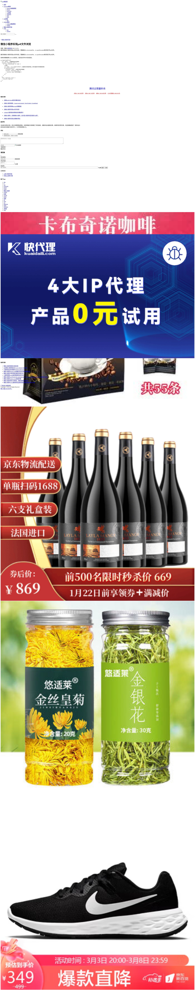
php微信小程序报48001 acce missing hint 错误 (15, 367)
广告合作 (3, 385)
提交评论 (3, 147)
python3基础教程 (11, 24)
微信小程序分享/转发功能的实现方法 (13, 373)
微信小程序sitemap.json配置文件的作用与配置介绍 (17, 371)
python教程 (6, 22)
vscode (5, 195)
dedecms (6, 204)
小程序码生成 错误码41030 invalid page (14, 369)
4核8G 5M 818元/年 (101, 93)
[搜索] (15, 34)
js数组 (5, 208)
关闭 (106, 167)
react (8, 17)
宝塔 (5, 198)
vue (4, 185)
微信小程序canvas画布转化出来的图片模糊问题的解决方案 (19, 382)
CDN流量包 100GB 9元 (114, 93)
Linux (5, 189)
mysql (5, 187)
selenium (6, 207)
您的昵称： (4, 157)
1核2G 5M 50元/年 (78, 93)
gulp (8, 15)
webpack (9, 14)
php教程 (6, 19)
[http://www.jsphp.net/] (4, 1)
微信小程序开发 (8, 27)
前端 (5, 194)
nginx (5, 197)
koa (7, 30)
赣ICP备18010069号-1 (6, 388)
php (8, 20)
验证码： (3, 166)
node (5, 28)
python (8, 25)
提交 (103, 167)
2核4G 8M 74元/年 (90, 93)
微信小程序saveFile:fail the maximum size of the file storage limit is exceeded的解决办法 (26, 377)
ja (7, 6)
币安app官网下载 (8, 175)
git (4, 200)
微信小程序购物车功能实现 (11, 366)
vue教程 (9, 13)
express (8, 31)
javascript (6, 186)
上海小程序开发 (8, 174)
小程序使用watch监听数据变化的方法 (14, 375)
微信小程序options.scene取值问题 (12, 378)
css (4, 202)
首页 (5, 4)
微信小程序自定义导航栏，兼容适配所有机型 (16, 380)
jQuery (8, 9)
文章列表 (9, 48)
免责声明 (8, 385)
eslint (5, 205)
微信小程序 (7, 190)
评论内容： (4, 161)
